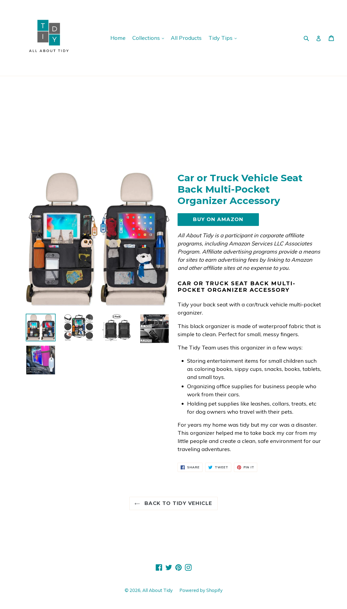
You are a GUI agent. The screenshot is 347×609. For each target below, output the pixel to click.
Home (118, 37)
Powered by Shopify (201, 590)
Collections (146, 37)
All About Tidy (157, 590)
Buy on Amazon (218, 219)
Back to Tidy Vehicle (177, 503)
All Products (186, 37)
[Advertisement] (173, 117)
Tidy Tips (221, 37)
